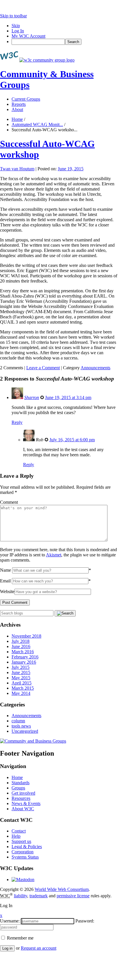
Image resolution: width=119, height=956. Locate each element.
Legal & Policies (27, 846)
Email (5, 580)
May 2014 (21, 693)
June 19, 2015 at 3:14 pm (68, 397)
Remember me (20, 937)
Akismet (53, 554)
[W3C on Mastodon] (23, 879)
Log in (7, 948)
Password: (84, 920)
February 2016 (25, 656)
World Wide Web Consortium (62, 889)
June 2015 (21, 672)
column (18, 720)
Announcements (95, 367)
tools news (21, 726)
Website (7, 591)
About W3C (23, 808)
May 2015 (21, 677)
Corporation (23, 851)
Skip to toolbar (13, 15)
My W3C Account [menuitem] (28, 36)
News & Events (26, 803)
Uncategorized (25, 731)
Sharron (31, 397)
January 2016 (24, 662)
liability (20, 895)
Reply (17, 422)
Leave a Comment (43, 367)
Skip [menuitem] (16, 25)
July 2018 (20, 641)
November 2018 (26, 636)
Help (16, 836)
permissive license (73, 895)
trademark (38, 895)
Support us (21, 841)
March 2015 (23, 688)
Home (17, 119)
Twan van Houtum (17, 168)
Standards (20, 782)
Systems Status (25, 857)
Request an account (38, 948)
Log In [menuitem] (18, 30)
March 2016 (23, 651)
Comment (9, 502)
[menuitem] (65, 42)
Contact (19, 830)
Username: (10, 920)
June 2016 (21, 646)
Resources (21, 798)
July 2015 (20, 667)
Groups (18, 787)
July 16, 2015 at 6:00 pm (72, 439)
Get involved (23, 793)
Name (5, 570)
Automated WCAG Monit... (37, 124)
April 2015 (21, 682)
